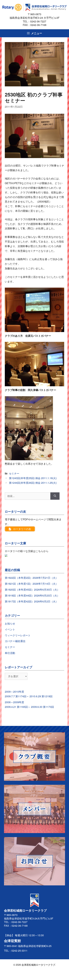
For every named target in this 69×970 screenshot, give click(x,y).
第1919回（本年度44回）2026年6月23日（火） (32, 595)
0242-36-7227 (39, 21)
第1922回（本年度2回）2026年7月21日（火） (31, 578)
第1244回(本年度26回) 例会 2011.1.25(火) (33, 483)
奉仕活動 (10, 653)
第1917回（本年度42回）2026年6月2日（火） (31, 601)
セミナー (14, 473)
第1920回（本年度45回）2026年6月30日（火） (32, 589)
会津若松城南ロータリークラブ (38, 964)
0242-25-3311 (19, 950)
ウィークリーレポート (17, 635)
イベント (10, 629)
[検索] (55, 496)
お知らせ (10, 623)
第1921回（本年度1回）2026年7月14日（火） (31, 583)
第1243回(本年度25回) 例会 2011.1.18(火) (33, 478)
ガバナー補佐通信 (15, 641)
